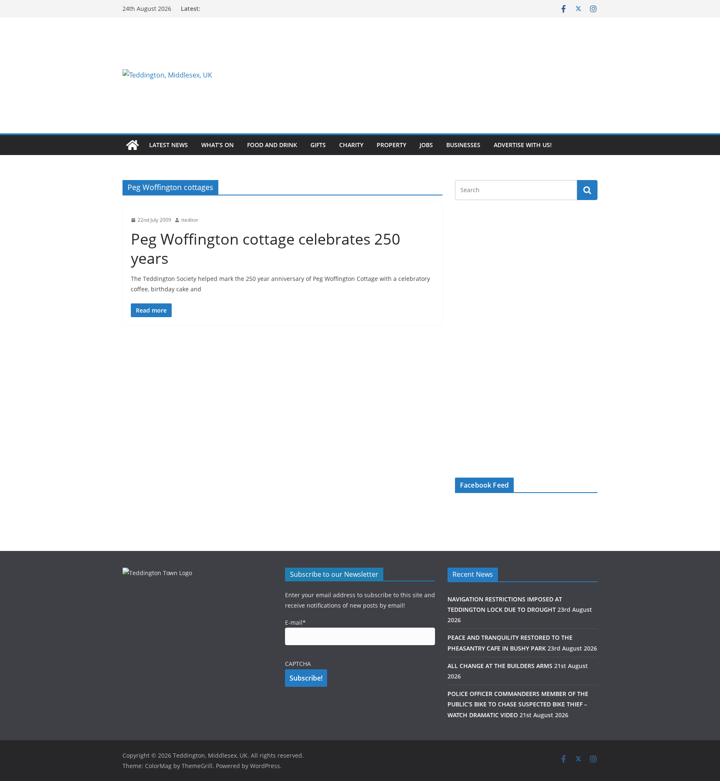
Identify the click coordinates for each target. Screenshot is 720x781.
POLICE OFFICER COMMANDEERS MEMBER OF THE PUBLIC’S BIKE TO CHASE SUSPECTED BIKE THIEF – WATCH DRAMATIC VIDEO (518, 704)
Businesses (463, 145)
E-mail (295, 622)
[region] (462, 75)
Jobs (426, 145)
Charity (351, 145)
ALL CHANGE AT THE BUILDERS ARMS (500, 666)
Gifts (318, 145)
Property (391, 145)
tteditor (189, 219)
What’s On (217, 145)
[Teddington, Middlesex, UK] (132, 145)
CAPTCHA (298, 664)
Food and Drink (272, 145)
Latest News (168, 145)
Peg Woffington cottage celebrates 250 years (265, 249)
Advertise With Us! (523, 145)
